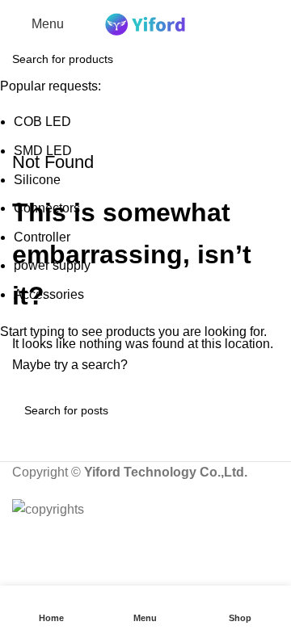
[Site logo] (145, 23)
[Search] (279, 24)
